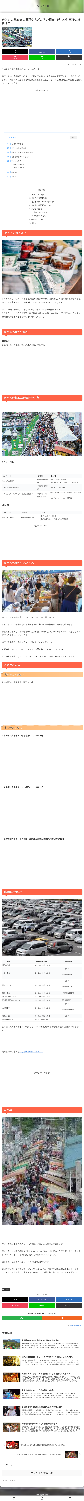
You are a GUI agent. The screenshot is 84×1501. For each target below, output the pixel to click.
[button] (69, 57)
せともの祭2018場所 (18, 148)
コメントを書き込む (42, 1473)
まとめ (13, 176)
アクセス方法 (16, 161)
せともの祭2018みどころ (20, 157)
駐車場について (17, 172)
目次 (39, 190)
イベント (6, 1289)
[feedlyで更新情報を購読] (22, 1318)
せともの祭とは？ (18, 144)
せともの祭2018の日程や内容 (22, 152)
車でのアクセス (18, 167)
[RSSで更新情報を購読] (62, 1318)
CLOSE (74, 137)
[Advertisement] (42, 105)
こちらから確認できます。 (31, 1051)
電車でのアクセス (40, 212)
